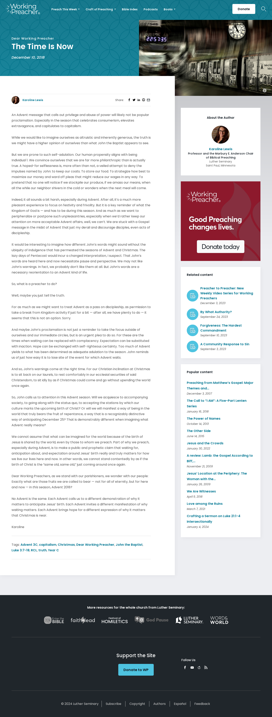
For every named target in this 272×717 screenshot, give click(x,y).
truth (42, 550)
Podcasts (151, 9)
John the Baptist (129, 544)
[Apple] (199, 667)
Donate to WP (136, 669)
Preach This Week (64, 9)
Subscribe (113, 703)
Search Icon (263, 9)
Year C (53, 550)
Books (168, 9)
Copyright (137, 703)
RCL (34, 550)
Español (180, 703)
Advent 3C (29, 544)
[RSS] (205, 667)
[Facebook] (185, 667)
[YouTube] (192, 667)
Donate (244, 9)
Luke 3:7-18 (20, 550)
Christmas (66, 544)
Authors (159, 703)
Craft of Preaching (99, 9)
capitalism (47, 544)
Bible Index (130, 9)
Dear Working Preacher (95, 544)
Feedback (202, 703)
